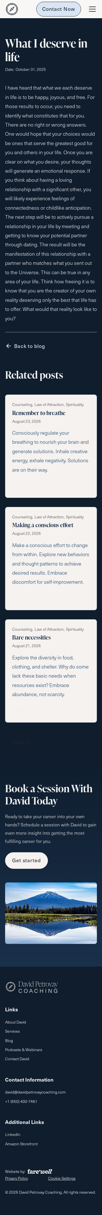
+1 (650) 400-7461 (21, 1101)
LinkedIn (12, 1134)
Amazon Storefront (21, 1143)
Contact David (17, 1058)
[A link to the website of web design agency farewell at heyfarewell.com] (39, 1171)
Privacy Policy (16, 1178)
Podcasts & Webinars (23, 1049)
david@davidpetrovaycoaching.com (35, 1092)
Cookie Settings (62, 1178)
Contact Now (58, 9)
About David (15, 1022)
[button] (91, 9)
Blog (9, 1040)
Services (12, 1031)
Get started (26, 860)
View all (21, 742)
